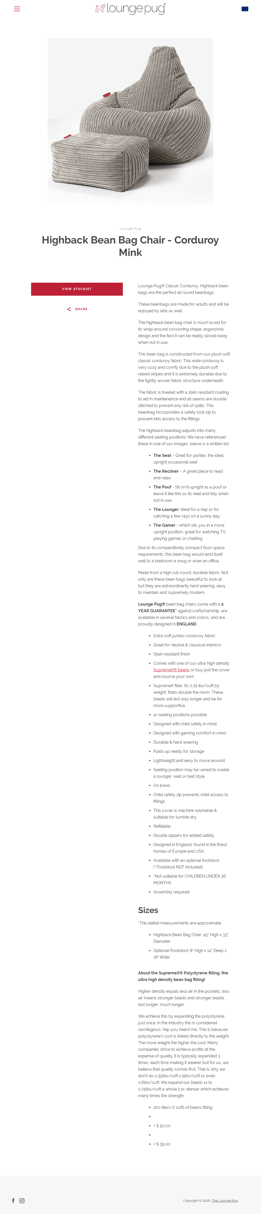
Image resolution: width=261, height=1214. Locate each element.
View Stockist (77, 289)
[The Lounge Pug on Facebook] (13, 1200)
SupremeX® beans (171, 669)
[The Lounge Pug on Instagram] (21, 1200)
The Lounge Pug (225, 1201)
